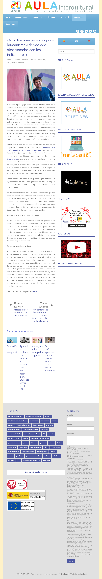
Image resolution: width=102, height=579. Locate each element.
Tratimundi (64, 17)
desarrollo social (38, 60)
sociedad (11, 460)
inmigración (12, 447)
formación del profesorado (40, 438)
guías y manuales (14, 443)
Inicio (8, 17)
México (53, 451)
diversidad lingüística (31, 429)
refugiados (56, 456)
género (25, 443)
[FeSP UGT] (17, 489)
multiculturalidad (13, 451)
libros (46, 447)
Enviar (71, 561)
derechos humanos (23, 425)
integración (12, 63)
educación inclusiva (14, 434)
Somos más (10, 24)
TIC (19, 460)
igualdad (43, 443)
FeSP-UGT (25, 574)
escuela (51, 434)
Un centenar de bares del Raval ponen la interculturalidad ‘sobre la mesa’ (40, 316)
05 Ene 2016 (23, 60)
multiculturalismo (28, 451)
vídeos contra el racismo (31, 460)
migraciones (56, 447)
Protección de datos (36, 472)
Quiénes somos (21, 17)
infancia (51, 443)
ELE (44, 434)
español (25, 438)
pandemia (19, 456)
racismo (47, 456)
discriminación (38, 425)
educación (44, 429)
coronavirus (45, 421)
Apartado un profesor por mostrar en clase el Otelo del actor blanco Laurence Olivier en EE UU (24, 367)
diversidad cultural (14, 429)
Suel (83, 574)
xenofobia (46, 460)
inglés (59, 443)
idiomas (34, 443)
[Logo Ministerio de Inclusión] (26, 499)
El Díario (35, 291)
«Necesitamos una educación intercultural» (21, 313)
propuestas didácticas (33, 456)
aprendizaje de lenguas (33, 416)
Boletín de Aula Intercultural (17, 421)
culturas (10, 425)
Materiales (37, 17)
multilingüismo (42, 451)
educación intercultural (32, 434)
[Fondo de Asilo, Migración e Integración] (21, 510)
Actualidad (78, 17)
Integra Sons (12, 159)
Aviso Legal (64, 574)
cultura (54, 421)
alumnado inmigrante (15, 416)
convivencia (34, 421)
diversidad (49, 425)
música (21, 63)
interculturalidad (35, 447)
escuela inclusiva (13, 438)
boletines (48, 416)
